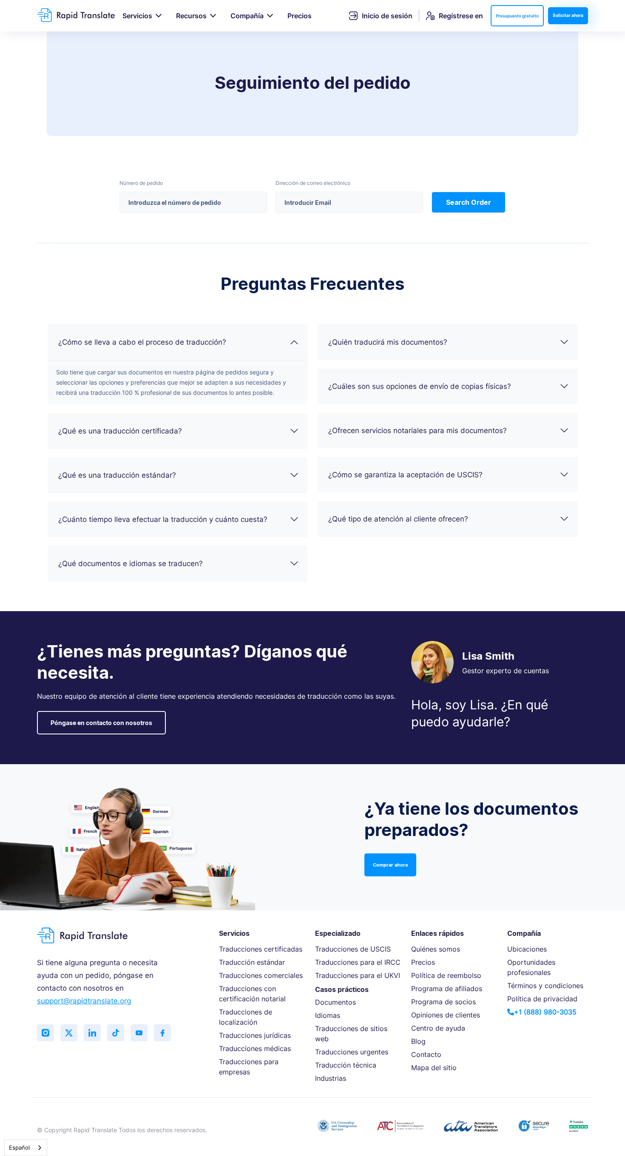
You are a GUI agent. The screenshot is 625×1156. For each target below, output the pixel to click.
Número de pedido (141, 183)
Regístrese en (461, 15)
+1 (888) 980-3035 (545, 1012)
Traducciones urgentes (351, 1052)
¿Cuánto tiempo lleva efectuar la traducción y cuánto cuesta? (162, 519)
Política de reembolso (446, 975)
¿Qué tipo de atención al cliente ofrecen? (398, 519)
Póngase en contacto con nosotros (101, 722)
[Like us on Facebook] (162, 1032)
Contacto (426, 1054)
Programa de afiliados (446, 988)
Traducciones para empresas (248, 1066)
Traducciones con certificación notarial (252, 993)
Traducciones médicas (255, 1048)
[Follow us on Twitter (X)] (68, 1032)
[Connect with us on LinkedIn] (92, 1032)
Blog (418, 1041)
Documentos (335, 1002)
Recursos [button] (191, 15)
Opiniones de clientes (445, 1015)
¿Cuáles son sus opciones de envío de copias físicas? (419, 386)
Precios (299, 15)
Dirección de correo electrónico (313, 183)
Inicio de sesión (387, 15)
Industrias (330, 1078)
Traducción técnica (345, 1065)
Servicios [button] (137, 15)
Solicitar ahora (568, 15)
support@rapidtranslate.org (84, 1001)
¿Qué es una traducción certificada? (120, 431)
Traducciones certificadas (260, 949)
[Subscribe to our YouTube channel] (139, 1032)
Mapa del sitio (434, 1067)
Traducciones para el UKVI (357, 975)
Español (19, 1147)
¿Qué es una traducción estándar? (117, 475)
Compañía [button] (247, 15)
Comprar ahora (390, 865)
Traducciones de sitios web (351, 1033)
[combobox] (25, 1147)
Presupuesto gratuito (517, 15)
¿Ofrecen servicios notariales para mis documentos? (417, 430)
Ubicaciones (527, 949)
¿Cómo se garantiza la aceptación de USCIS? (405, 474)
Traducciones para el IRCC (358, 962)
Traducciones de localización (245, 1017)
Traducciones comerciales (261, 975)
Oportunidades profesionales (531, 967)
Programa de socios (443, 1001)
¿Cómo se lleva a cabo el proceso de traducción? (142, 342)
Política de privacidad (542, 998)
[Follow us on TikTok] (115, 1032)
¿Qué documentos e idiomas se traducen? (130, 563)
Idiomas (327, 1015)
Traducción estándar (252, 962)
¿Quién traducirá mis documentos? (387, 342)
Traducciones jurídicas (255, 1035)
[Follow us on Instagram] (45, 1032)
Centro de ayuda (438, 1028)
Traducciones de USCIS (353, 949)
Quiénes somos (435, 949)
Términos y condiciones (545, 985)
